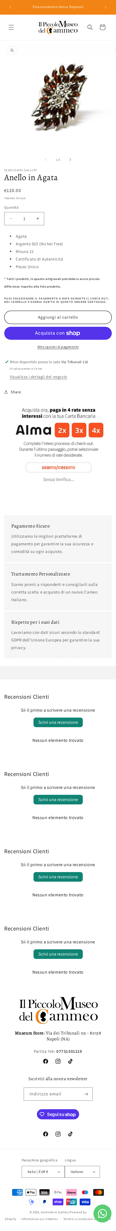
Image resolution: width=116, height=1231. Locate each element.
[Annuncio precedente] (10, 7)
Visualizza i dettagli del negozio (38, 376)
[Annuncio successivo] (105, 7)
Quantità (11, 207)
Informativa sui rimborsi (39, 1219)
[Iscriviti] (86, 1094)
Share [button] (16, 391)
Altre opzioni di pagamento (58, 347)
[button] (11, 27)
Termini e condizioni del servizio (87, 1219)
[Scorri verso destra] (70, 159)
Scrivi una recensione (58, 722)
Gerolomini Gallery (55, 1212)
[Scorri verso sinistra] (45, 159)
